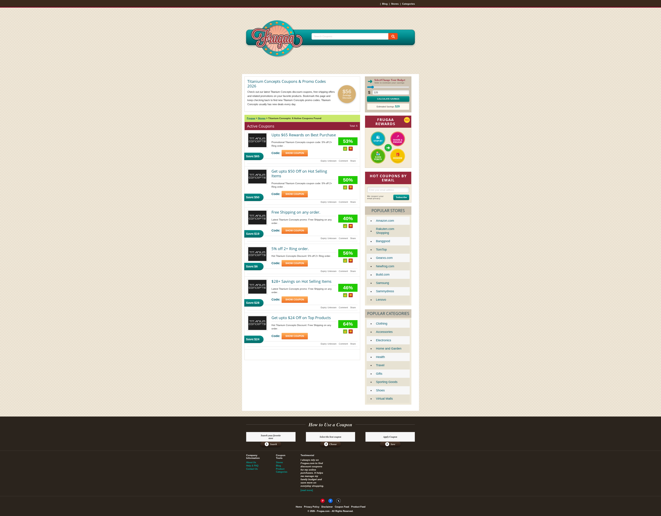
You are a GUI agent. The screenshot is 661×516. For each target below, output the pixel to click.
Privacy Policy (311, 507)
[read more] (307, 490)
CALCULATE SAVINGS (388, 99)
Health (380, 357)
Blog (385, 3)
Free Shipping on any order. (295, 212)
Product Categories (281, 470)
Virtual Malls (384, 398)
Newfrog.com (385, 266)
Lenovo (381, 299)
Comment (343, 161)
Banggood (383, 241)
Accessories (384, 332)
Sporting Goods (386, 382)
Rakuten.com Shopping (385, 231)
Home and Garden (388, 348)
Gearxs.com (384, 258)
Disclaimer (327, 507)
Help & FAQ (252, 465)
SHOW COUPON (294, 153)
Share (353, 161)
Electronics (383, 340)
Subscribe (401, 197)
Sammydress (385, 291)
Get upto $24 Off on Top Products (301, 317)
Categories (408, 3)
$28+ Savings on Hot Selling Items (301, 281)
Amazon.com (385, 220)
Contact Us (252, 469)
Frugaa (251, 118)
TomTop (381, 249)
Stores (395, 3)
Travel (380, 365)
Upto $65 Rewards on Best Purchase (303, 134)
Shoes (380, 390)
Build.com (383, 274)
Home (299, 507)
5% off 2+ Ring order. (290, 248)
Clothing (381, 323)
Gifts (379, 373)
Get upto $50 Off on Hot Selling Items (299, 173)
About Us (251, 462)
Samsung (382, 283)
